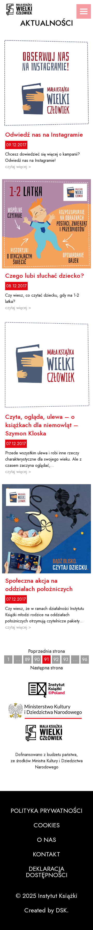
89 (27, 659)
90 (37, 659)
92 (56, 659)
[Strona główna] (44, 732)
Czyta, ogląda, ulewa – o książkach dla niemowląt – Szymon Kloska (41, 425)
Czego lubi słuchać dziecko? (44, 276)
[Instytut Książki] (46, 690)
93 (65, 659)
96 (84, 659)
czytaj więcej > (18, 167)
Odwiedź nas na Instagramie (44, 134)
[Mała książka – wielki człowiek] (46, 7)
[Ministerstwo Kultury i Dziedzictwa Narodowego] (46, 711)
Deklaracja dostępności (46, 871)
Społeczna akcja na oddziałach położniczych (39, 585)
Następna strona (46, 667)
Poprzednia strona (46, 651)
